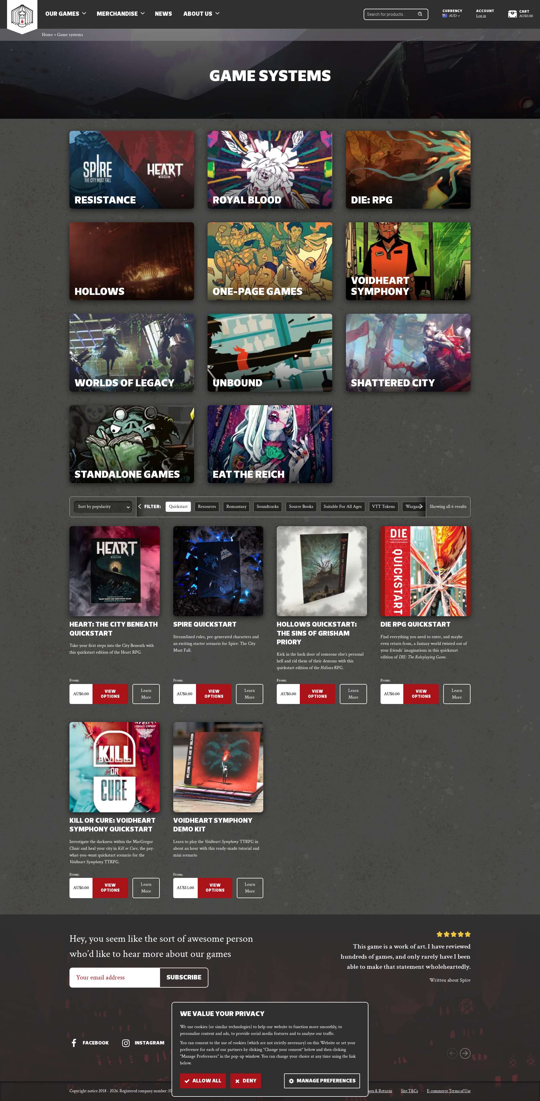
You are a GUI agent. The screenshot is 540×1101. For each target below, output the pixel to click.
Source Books (301, 507)
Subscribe (183, 978)
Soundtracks (268, 507)
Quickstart (178, 507)
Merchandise (117, 14)
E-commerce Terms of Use (449, 1091)
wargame (414, 507)
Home (47, 35)
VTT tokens (383, 507)
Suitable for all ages (343, 507)
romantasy (236, 507)
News (163, 14)
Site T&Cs (409, 1091)
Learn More (146, 694)
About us (197, 14)
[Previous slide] (140, 507)
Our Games (62, 14)
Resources (207, 507)
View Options (110, 694)
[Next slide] (421, 507)
